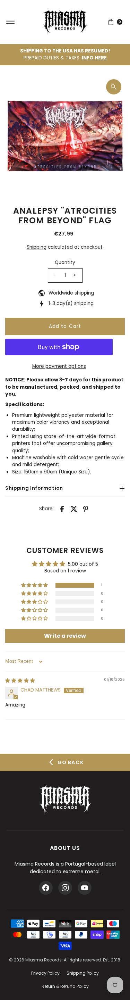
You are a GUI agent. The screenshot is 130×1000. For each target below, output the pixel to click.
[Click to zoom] (113, 86)
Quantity (65, 262)
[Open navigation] (10, 22)
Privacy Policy (45, 973)
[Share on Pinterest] (85, 509)
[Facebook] (46, 888)
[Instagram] (65, 888)
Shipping (36, 247)
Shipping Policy (83, 973)
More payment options (59, 366)
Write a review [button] (65, 636)
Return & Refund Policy (65, 986)
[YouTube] (85, 888)
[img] (20, 680)
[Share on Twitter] (74, 509)
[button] (35, 585)
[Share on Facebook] (62, 509)
